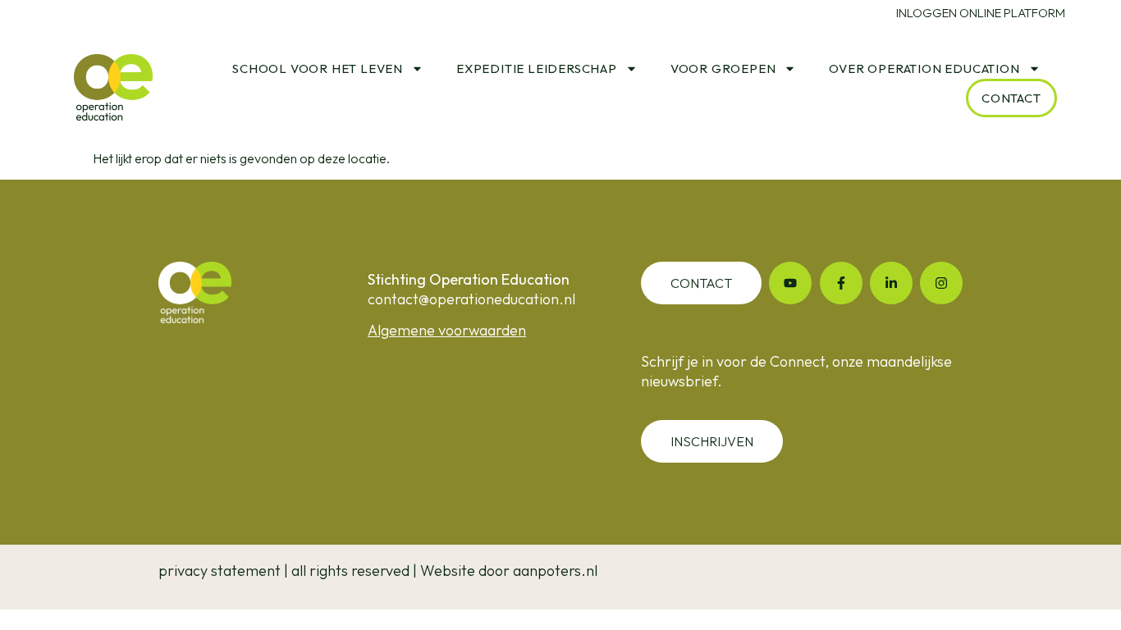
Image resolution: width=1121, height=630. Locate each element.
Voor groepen (723, 68)
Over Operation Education (924, 68)
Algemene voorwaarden (447, 330)
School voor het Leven (317, 68)
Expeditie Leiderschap (536, 68)
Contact (1011, 98)
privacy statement (219, 570)
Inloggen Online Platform (980, 13)
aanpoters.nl (555, 570)
